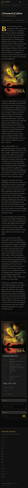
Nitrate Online (9, 483)
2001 (3, 448)
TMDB (5, 390)
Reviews (7, 5)
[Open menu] (20, 2)
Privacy (3, 476)
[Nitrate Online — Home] (7, 2)
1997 (8, 406)
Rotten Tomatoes (8, 394)
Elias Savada (8, 20)
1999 (2, 453)
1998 (4, 406)
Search (3, 473)
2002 (3, 445)
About (3, 468)
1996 (11, 406)
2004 (3, 440)
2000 (3, 451)
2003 (3, 442)
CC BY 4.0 (16, 483)
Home (3, 5)
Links (3, 471)
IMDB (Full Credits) (8, 387)
